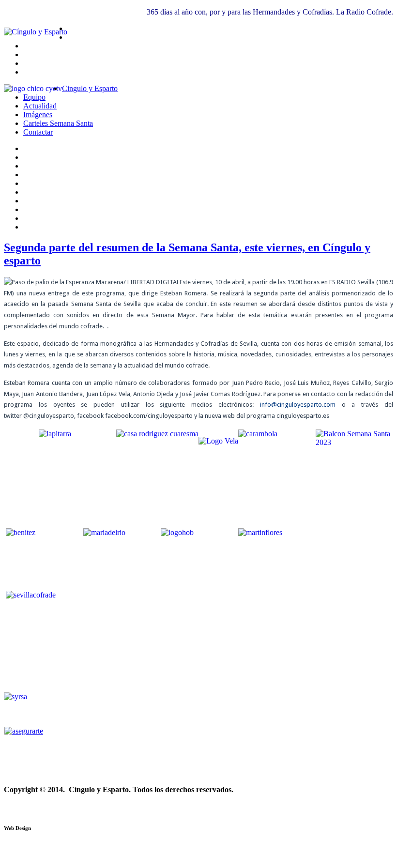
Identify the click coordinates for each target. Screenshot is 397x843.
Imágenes (37, 114)
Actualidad (40, 106)
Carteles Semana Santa (58, 123)
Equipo (34, 97)
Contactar (38, 132)
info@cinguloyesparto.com (298, 404)
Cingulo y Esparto (90, 88)
